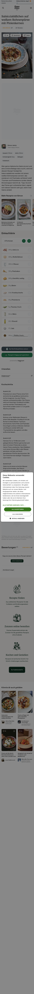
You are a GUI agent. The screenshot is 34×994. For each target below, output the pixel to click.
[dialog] (17, 497)
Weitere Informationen (10, 502)
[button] (17, 505)
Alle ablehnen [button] (17, 514)
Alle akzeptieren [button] (18, 509)
